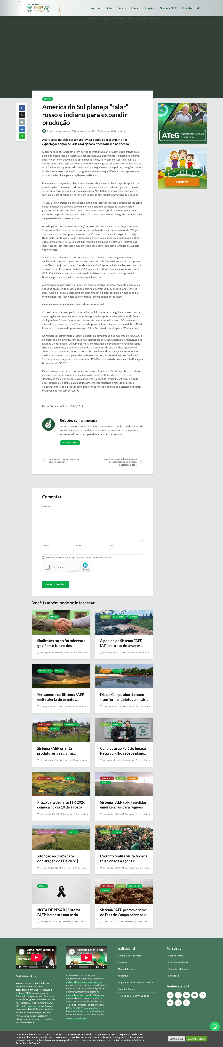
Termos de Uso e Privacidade (133, 995)
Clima (134, 8)
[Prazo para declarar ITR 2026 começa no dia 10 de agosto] (61, 783)
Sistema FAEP (168, 8)
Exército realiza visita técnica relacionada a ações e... (123, 858)
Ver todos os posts (70, 443)
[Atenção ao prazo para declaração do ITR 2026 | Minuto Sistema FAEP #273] (61, 837)
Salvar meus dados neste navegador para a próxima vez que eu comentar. (79, 558)
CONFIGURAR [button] (176, 1039)
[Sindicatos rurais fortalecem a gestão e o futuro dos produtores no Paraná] (61, 622)
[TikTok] (202, 995)
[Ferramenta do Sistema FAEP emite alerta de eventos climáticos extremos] (61, 675)
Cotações (149, 8)
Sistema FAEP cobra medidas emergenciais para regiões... (123, 804)
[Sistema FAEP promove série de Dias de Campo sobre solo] (124, 891)
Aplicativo (123, 975)
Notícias (95, 8)
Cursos (122, 8)
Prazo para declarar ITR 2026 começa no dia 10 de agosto (61, 804)
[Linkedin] (186, 995)
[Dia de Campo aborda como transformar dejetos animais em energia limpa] (124, 675)
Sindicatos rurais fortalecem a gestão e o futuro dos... (61, 643)
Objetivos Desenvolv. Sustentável (135, 982)
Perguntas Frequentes (129, 955)
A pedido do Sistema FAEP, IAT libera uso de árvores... (121, 643)
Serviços (47, 99)
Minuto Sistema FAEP (47, 832)
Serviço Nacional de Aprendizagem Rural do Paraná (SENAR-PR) (35, 1003)
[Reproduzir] (20, 967)
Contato (187, 8)
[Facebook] (178, 995)
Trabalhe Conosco (127, 989)
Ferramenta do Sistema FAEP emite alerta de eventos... (60, 697)
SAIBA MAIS (34, 1043)
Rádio (62, 832)
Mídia (109, 8)
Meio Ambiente (119, 617)
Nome (45, 546)
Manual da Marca (127, 969)
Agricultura (44, 725)
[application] (36, 957)
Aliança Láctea (176, 955)
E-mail (79, 546)
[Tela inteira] (52, 967)
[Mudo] (47, 967)
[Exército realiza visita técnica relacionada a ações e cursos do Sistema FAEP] (124, 837)
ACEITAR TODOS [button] (196, 1039)
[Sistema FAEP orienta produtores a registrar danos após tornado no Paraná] (61, 729)
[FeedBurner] (186, 1002)
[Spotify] (178, 1002)
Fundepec (173, 975)
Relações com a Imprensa (58, 131)
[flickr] (170, 1002)
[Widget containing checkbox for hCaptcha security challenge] (66, 567)
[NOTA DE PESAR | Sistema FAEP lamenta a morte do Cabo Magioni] (61, 891)
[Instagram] (170, 995)
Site (111, 546)
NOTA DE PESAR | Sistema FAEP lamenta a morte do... (58, 912)
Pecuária (106, 671)
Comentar (104, 131)
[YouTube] (194, 995)
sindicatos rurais (36, 1006)
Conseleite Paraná (178, 969)
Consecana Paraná (178, 962)
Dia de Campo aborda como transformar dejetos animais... (124, 697)
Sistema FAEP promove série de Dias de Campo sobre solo (123, 912)
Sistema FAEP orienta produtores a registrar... (56, 750)
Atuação (42, 617)
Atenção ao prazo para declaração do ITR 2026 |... (58, 858)
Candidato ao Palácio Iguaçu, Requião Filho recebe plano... (123, 750)
